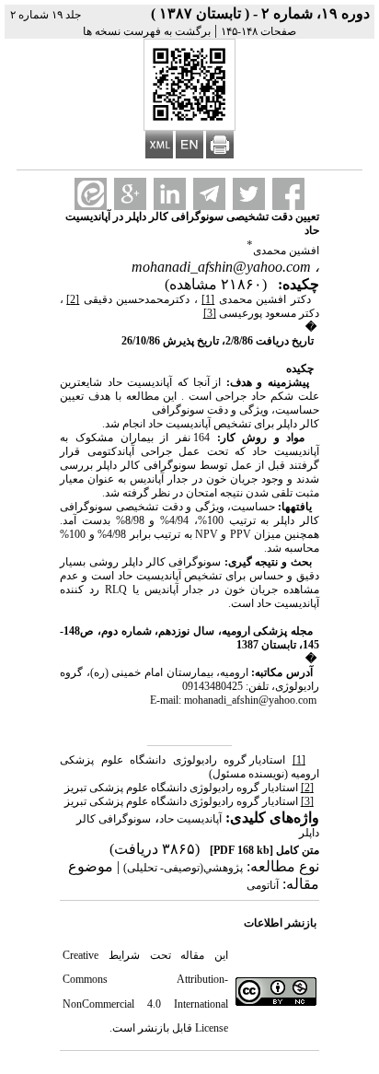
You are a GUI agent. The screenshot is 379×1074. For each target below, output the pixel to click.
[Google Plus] (130, 194)
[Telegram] (209, 194)
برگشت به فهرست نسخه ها (147, 31)
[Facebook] (288, 194)
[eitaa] (91, 194)
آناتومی (263, 885)
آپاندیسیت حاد (190, 818)
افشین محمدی (286, 250)
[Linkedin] (170, 194)
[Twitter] (249, 194)
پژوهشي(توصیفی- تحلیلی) (183, 867)
